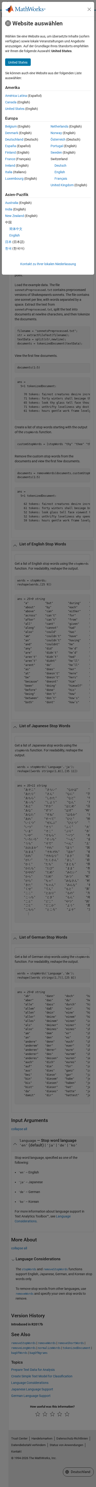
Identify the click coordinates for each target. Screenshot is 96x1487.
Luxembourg (14, 178)
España (10, 146)
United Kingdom (62, 185)
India (8, 209)
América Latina (16, 96)
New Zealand (14, 216)
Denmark (11, 133)
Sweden (56, 152)
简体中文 (15, 229)
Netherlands (59, 126)
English (60, 172)
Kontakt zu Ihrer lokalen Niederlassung (48, 264)
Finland (10, 152)
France (10, 159)
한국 (8, 248)
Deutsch (60, 165)
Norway (56, 133)
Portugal (57, 146)
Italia (8, 172)
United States (14, 109)
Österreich (58, 139)
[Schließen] (89, 9)
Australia (11, 203)
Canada (11, 102)
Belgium (11, 126)
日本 (8, 242)
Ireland (10, 165)
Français (61, 178)
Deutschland (14, 139)
